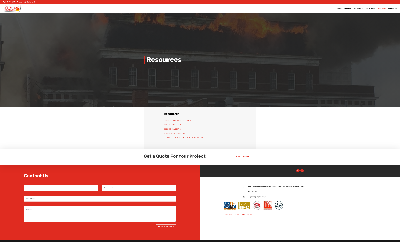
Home (339, 9)
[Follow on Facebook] (298, 170)
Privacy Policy (240, 214)
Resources (382, 9)
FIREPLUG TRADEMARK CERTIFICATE (177, 120)
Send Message (166, 226)
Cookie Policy (228, 214)
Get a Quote (370, 9)
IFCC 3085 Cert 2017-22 (172, 129)
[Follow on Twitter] (302, 170)
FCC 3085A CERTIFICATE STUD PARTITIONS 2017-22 (183, 138)
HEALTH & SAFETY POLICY (173, 124)
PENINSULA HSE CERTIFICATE (175, 133)
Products (357, 9)
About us (347, 9)
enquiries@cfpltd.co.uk (257, 197)
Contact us (392, 9)
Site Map (250, 214)
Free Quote (243, 156)
